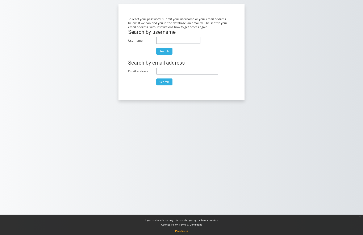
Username (135, 40)
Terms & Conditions (190, 224)
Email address (138, 71)
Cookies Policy (169, 224)
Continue (181, 231)
